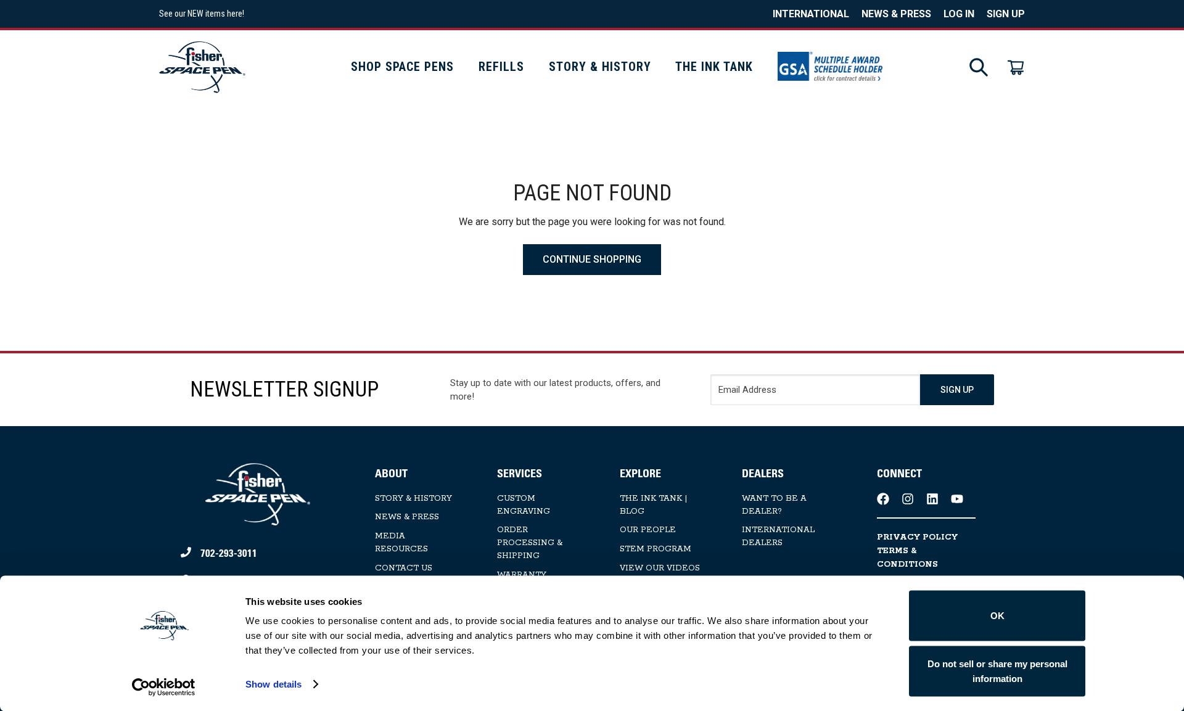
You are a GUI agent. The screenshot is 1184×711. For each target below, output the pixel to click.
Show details (273, 684)
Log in (959, 14)
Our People (648, 530)
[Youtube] (957, 499)
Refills (501, 66)
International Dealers (778, 536)
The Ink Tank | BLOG (653, 505)
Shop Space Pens (402, 66)
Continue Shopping (592, 259)
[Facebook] (883, 499)
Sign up (1006, 14)
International (811, 14)
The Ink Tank (714, 66)
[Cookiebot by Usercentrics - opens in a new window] (164, 687)
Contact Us (403, 568)
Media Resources (401, 542)
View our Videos (660, 568)
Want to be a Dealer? (774, 505)
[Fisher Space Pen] (202, 66)
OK (997, 615)
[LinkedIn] (932, 499)
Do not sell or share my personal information (997, 670)
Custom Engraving (523, 505)
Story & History (600, 66)
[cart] (1015, 67)
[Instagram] (908, 499)
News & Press (896, 14)
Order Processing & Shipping (529, 543)
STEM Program (655, 549)
